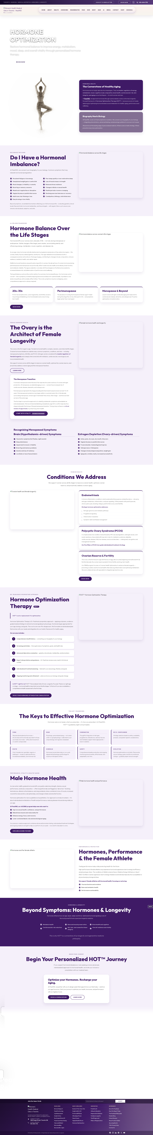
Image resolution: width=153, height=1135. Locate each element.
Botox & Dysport (58, 1108)
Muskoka (129, 10)
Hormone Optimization (78, 1123)
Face (83, 10)
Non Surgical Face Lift (59, 1118)
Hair (99, 10)
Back (150, 906)
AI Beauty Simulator (96, 1111)
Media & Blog (112, 1116)
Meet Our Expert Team (114, 1111)
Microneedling (57, 1125)
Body (94, 10)
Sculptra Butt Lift (76, 1111)
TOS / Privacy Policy (114, 1125)
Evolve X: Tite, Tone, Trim (78, 1108)
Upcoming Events (113, 1123)
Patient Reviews (113, 1118)
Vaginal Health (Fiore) (77, 1120)
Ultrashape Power (77, 1116)
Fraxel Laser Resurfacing (60, 1120)
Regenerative (75, 10)
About (49, 10)
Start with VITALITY (30, 413)
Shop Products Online (114, 1120)
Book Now (16, 307)
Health (56, 10)
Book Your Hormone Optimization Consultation (31, 695)
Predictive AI (94, 1108)
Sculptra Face (57, 1116)
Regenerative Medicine (96, 1113)
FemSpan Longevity (96, 1116)
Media (109, 10)
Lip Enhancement (58, 1113)
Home (43, 10)
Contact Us (112, 1127)
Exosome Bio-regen (59, 1127)
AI (103, 10)
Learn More (17, 370)
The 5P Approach (95, 1118)
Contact (115, 10)
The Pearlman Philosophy (115, 1113)
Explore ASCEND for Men (22, 831)
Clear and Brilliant (58, 1123)
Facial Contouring (58, 1111)
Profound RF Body (77, 1113)
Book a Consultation (59, 997)
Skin (88, 10)
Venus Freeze (75, 1118)
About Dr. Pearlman (114, 1108)
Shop (122, 10)
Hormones (64, 10)
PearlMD (87, 98)
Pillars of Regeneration (96, 1120)
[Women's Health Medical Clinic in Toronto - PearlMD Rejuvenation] (13, 10)
